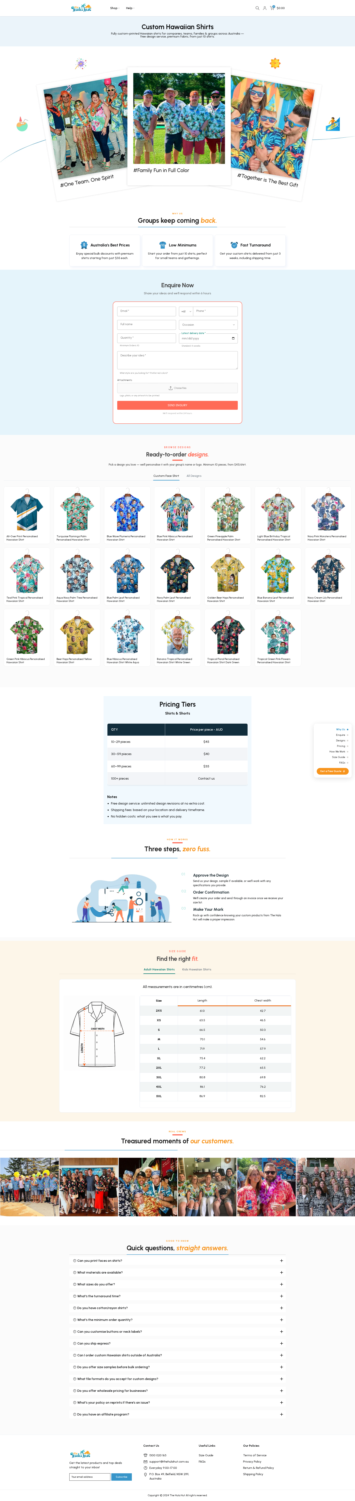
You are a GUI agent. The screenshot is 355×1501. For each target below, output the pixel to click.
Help (129, 8)
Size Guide (206, 1455)
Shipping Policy (253, 1474)
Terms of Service (255, 1455)
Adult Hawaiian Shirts (159, 969)
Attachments (124, 380)
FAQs (202, 1461)
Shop (113, 8)
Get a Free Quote (331, 771)
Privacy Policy (252, 1461)
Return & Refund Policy (258, 1468)
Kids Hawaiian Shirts (196, 969)
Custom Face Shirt (166, 476)
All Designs (194, 476)
